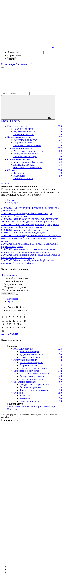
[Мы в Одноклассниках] (24, 537)
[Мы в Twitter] (24, 467)
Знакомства (19, 175)
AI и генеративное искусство (28, 151)
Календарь (12, 298)
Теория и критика (22, 142)
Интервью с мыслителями (27, 145)
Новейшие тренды (23, 129)
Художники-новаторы (25, 131)
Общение (12, 170)
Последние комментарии (29, 406)
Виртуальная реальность (26, 153)
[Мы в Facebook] (24, 490)
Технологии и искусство (20, 148)
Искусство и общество (25, 140)
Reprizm (5, 183)
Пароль (11, 55)
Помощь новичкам (23, 178)
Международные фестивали (28, 162)
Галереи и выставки (23, 134)
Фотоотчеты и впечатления (27, 167)
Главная (5, 121)
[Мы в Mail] (24, 561)
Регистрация (49, 406)
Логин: (11, 52)
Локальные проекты (24, 164)
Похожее (12, 200)
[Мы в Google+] (24, 514)
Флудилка (18, 173)
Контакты (15, 121)
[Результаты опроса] (17, 294)
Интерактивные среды (25, 156)
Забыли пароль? (24, 64)
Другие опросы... (10, 275)
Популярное (13, 202)
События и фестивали (18, 159)
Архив (10, 301)
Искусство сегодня (17, 126)
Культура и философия (19, 137)
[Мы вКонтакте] (24, 443)
